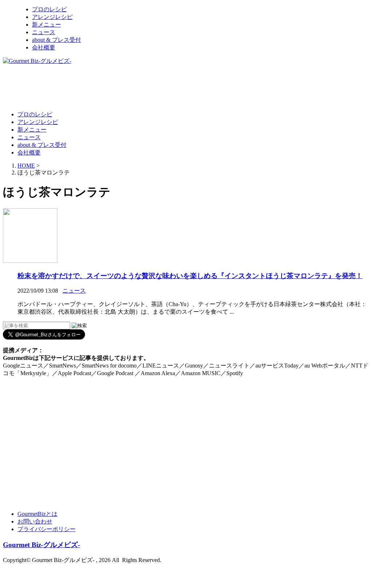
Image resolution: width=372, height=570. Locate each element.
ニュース (43, 32)
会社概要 (43, 47)
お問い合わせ (34, 521)
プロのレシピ (49, 9)
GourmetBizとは (37, 514)
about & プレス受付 (56, 40)
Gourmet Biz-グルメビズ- (41, 545)
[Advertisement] (135, 87)
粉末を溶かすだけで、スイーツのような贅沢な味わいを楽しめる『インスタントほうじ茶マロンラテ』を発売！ (190, 276)
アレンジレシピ (52, 17)
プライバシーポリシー (46, 529)
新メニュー (46, 24)
